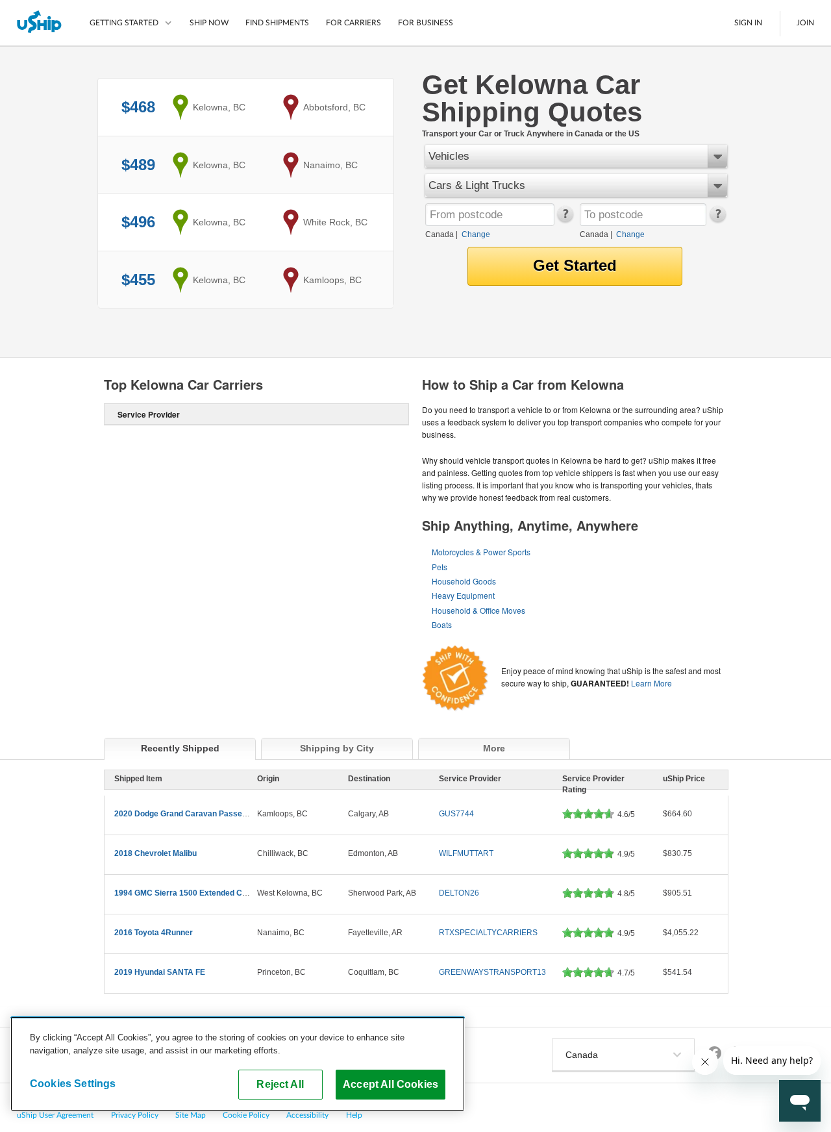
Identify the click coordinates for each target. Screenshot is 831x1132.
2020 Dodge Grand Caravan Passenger (186, 813)
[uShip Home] (40, 22)
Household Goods (464, 580)
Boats (442, 624)
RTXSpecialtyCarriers (488, 932)
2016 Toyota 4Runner (153, 932)
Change (476, 234)
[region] (237, 1063)
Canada (439, 234)
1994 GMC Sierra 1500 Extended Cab (182, 893)
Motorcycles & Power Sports (481, 551)
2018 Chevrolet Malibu (155, 853)
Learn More (651, 682)
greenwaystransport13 (492, 972)
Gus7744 (456, 813)
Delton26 (459, 893)
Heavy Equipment (463, 595)
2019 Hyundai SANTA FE (159, 972)
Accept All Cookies (390, 1084)
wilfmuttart (466, 853)
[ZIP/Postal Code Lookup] (564, 219)
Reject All (280, 1084)
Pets (439, 566)
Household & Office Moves (478, 610)
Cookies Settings (73, 1083)
